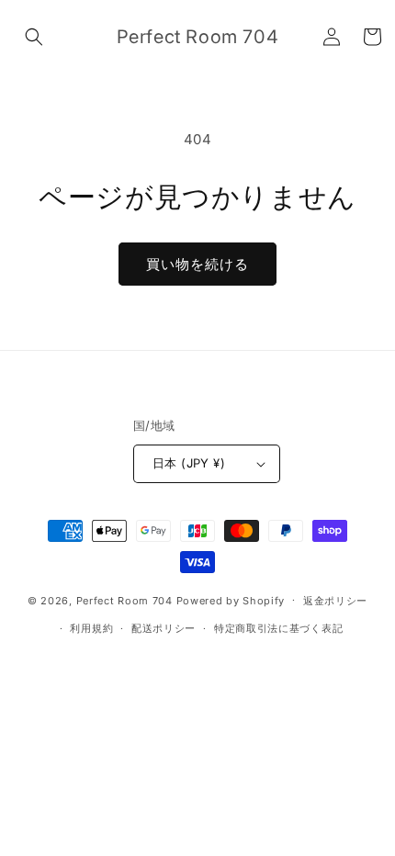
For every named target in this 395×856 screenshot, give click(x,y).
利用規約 (91, 628)
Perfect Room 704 (124, 599)
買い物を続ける (197, 264)
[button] (34, 37)
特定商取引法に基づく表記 (278, 628)
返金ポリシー (335, 600)
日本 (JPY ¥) (188, 463)
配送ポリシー (163, 628)
